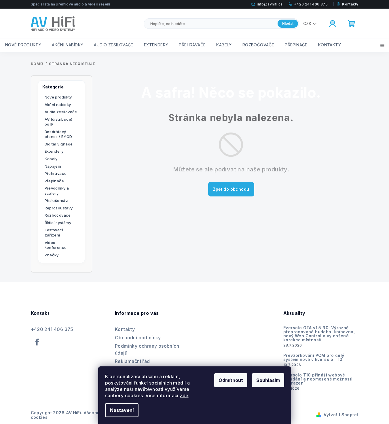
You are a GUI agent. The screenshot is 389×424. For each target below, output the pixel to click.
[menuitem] (23, 45)
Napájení (53, 166)
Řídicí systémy (58, 222)
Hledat (287, 23)
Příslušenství (57, 200)
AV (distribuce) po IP (59, 122)
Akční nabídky (58, 104)
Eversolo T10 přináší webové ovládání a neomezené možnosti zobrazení (318, 379)
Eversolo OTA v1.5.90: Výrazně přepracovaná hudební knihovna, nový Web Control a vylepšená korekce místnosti (319, 334)
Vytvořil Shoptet (341, 414)
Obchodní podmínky (138, 337)
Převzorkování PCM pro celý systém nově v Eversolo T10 (313, 357)
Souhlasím (268, 380)
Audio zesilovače (61, 111)
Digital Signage (59, 144)
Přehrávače (56, 173)
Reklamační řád (132, 361)
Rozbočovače (58, 215)
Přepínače (54, 181)
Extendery (54, 151)
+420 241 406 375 (52, 329)
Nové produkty (58, 97)
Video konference (56, 245)
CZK (307, 23)
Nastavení (122, 410)
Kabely (51, 158)
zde (184, 395)
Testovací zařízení (54, 232)
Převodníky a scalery (57, 191)
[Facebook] (37, 342)
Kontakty (125, 329)
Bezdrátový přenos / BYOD (58, 134)
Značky (52, 255)
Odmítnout (231, 380)
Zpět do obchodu (231, 189)
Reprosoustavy (59, 208)
